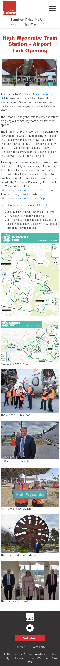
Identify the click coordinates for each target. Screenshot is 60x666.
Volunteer (30, 638)
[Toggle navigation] (52, 9)
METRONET (26, 94)
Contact (20, 647)
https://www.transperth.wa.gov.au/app (23, 199)
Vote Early (39, 647)
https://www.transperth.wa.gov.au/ (20, 191)
